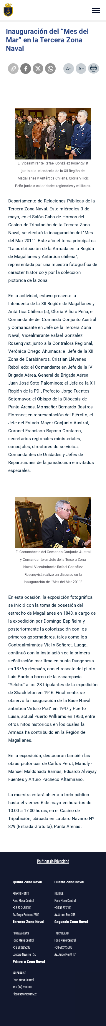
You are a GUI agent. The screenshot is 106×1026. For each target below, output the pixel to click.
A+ (81, 68)
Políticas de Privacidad (53, 862)
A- (68, 68)
